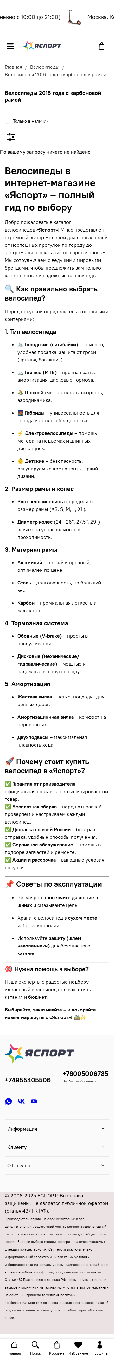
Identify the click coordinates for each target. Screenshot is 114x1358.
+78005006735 (85, 1073)
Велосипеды (44, 67)
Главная (13, 67)
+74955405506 (28, 1080)
